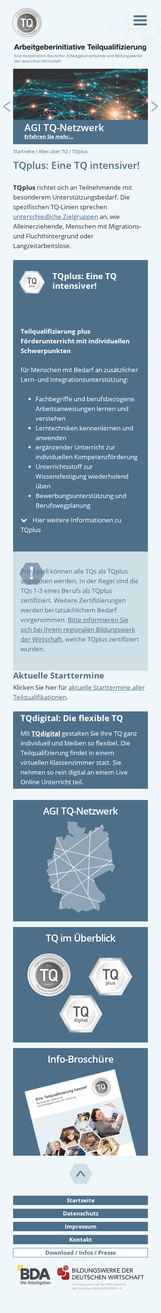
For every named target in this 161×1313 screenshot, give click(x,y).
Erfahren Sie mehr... (48, 136)
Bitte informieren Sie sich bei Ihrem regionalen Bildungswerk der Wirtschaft (78, 629)
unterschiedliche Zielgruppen (55, 216)
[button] (6, 106)
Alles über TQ (54, 151)
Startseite (24, 151)
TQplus (80, 151)
